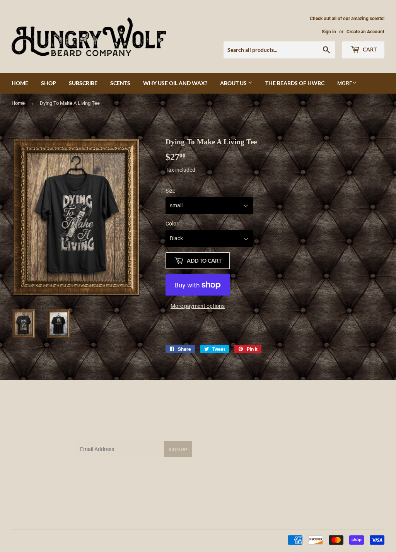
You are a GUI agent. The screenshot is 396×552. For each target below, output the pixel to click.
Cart (369, 49)
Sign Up (178, 449)
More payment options (198, 306)
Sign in (329, 31)
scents (120, 83)
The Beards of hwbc (294, 83)
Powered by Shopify (94, 540)
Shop (48, 83)
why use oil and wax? (175, 83)
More (344, 83)
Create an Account (365, 31)
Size (170, 191)
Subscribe (83, 83)
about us (234, 83)
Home (20, 83)
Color (172, 223)
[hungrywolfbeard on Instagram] (203, 519)
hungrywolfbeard (47, 540)
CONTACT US (27, 492)
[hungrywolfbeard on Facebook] (190, 519)
